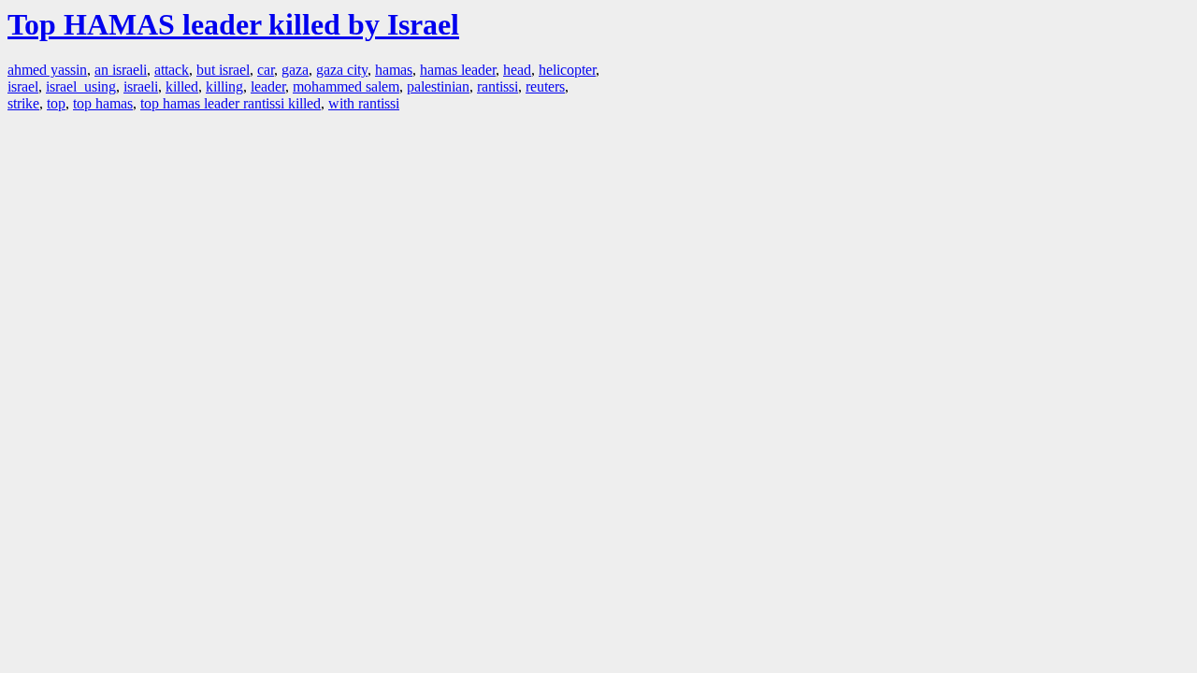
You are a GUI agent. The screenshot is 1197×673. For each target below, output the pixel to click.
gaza (295, 70)
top (56, 103)
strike (23, 103)
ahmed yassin (47, 70)
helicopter (567, 70)
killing (224, 86)
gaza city (342, 70)
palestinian (438, 86)
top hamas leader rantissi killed (230, 103)
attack (171, 70)
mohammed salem (346, 86)
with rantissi (363, 103)
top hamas (103, 103)
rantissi (497, 86)
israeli (140, 86)
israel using (81, 86)
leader (268, 86)
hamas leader (458, 70)
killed (182, 86)
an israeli (120, 70)
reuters (545, 86)
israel (22, 86)
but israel (223, 70)
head (517, 70)
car (265, 70)
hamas (393, 70)
